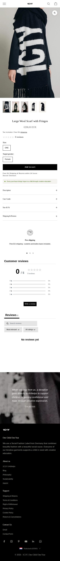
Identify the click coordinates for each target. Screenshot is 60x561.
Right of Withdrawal (10, 504)
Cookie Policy (8, 513)
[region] (30, 239)
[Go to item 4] (33, 107)
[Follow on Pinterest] (18, 541)
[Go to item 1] (7, 107)
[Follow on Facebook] (4, 541)
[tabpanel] (30, 346)
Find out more (30, 406)
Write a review (30, 304)
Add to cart (30, 167)
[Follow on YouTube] (26, 541)
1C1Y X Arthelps (9, 466)
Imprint (5, 483)
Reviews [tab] (11, 315)
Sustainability (8, 479)
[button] (30, 281)
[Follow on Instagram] (11, 541)
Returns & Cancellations (12, 517)
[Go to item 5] (42, 107)
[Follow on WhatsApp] (40, 541)
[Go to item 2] (16, 107)
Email (5, 530)
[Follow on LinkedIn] (33, 541)
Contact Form (8, 534)
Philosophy (7, 475)
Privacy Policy (8, 509)
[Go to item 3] (24, 107)
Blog (4, 471)
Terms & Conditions (10, 500)
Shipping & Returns (10, 496)
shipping (24, 132)
